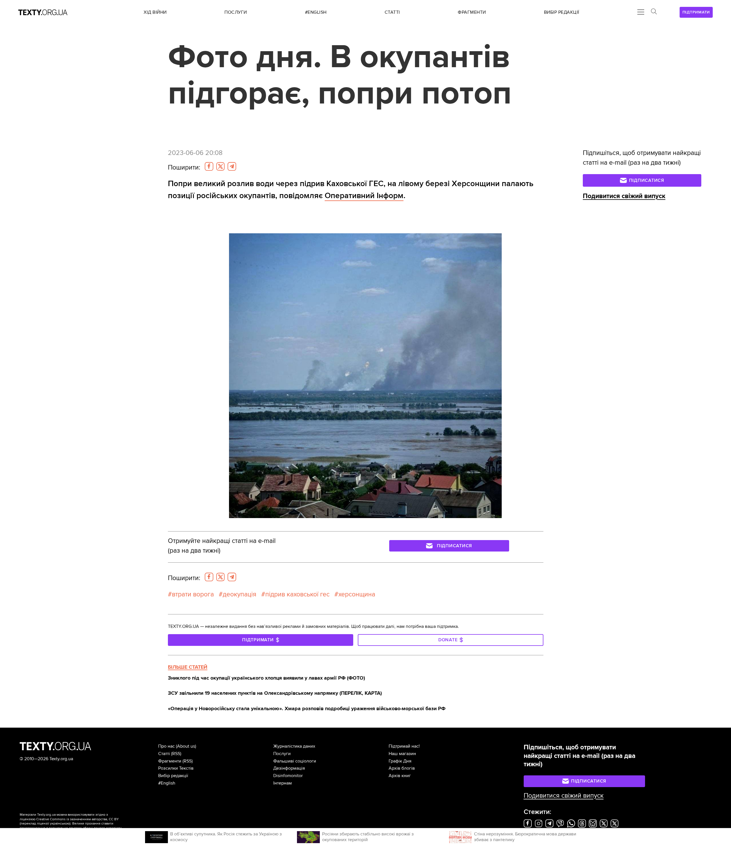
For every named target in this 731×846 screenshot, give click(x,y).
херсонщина (356, 594)
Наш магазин (402, 754)
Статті (164, 754)
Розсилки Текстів (176, 768)
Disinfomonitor (288, 776)
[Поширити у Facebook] (209, 166)
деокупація (239, 594)
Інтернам (282, 783)
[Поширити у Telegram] (232, 166)
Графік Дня (400, 761)
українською (60, 823)
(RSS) (176, 754)
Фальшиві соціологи (294, 761)
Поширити (184, 168)
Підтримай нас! (404, 746)
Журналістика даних (294, 746)
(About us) (186, 746)
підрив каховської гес (297, 594)
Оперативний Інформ (364, 195)
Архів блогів (402, 768)
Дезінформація (289, 768)
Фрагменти (169, 761)
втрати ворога (193, 594)
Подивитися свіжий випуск (624, 196)
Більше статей (187, 667)
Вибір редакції (173, 776)
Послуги (282, 754)
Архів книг (400, 776)
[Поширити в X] (220, 166)
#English (166, 783)
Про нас (166, 746)
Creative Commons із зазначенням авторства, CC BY (77, 819)
